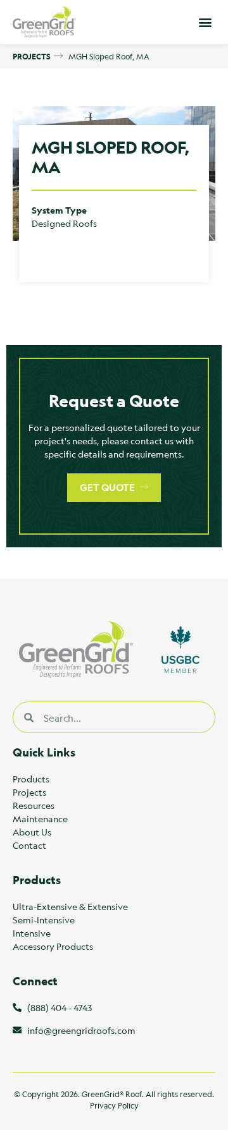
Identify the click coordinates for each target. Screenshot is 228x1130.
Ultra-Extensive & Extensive (70, 906)
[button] (204, 22)
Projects (29, 792)
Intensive (32, 933)
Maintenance (40, 818)
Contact (29, 845)
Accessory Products (53, 946)
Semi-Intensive (44, 919)
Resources (33, 805)
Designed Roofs (64, 223)
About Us (32, 831)
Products (31, 778)
